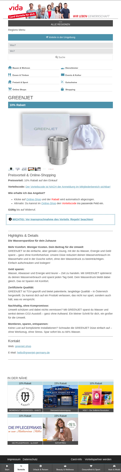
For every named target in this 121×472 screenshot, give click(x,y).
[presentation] (11, 137)
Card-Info (76, 459)
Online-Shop (33, 199)
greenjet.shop (23, 346)
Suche (61, 57)
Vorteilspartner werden (98, 459)
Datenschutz (30, 459)
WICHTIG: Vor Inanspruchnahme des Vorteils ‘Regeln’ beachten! (52, 219)
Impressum (14, 459)
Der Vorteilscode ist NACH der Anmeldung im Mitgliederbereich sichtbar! (68, 186)
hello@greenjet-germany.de (33, 352)
